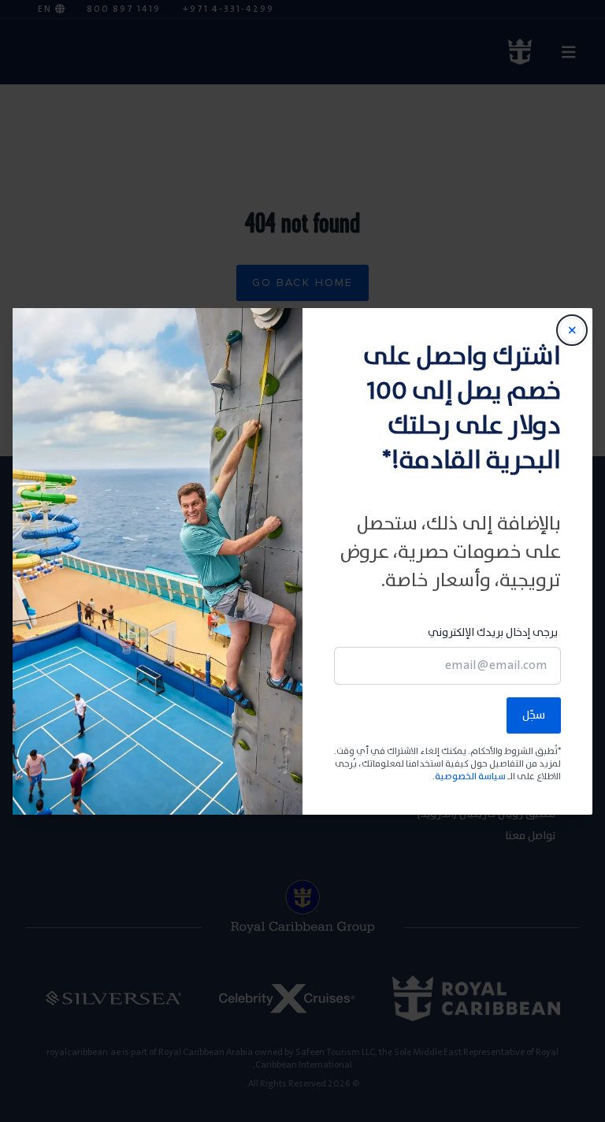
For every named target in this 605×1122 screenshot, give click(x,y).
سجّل (533, 715)
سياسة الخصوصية (470, 776)
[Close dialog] (572, 330)
